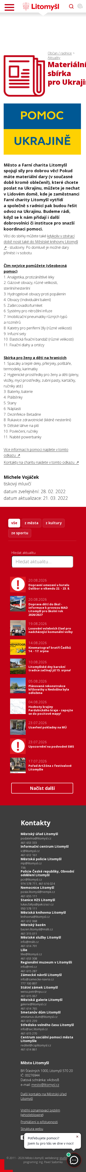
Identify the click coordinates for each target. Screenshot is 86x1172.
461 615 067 (29, 996)
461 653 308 (29, 958)
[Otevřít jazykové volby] (80, 6)
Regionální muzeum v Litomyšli (46, 962)
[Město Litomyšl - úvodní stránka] (41, 6)
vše (14, 523)
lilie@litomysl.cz (31, 954)
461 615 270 (29, 1033)
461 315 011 (29, 933)
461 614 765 (29, 1008)
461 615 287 (29, 971)
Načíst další (42, 788)
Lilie (24, 950)
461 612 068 (29, 921)
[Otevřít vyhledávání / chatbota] (71, 6)
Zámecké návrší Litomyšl (41, 975)
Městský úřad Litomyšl (39, 834)
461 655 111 (29, 896)
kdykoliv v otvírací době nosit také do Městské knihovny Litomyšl (41, 238)
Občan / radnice (60, 53)
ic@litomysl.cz (30, 851)
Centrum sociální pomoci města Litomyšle (47, 1039)
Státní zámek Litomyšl (39, 987)
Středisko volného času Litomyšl (47, 1025)
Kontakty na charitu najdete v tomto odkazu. (39, 462)
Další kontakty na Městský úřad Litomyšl (44, 1096)
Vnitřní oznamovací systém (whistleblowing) (40, 1112)
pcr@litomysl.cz (31, 879)
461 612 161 (29, 855)
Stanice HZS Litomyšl (38, 900)
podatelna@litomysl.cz (36, 838)
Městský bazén (33, 925)
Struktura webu (32, 1129)
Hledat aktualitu (23, 552)
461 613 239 (29, 1021)
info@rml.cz (29, 966)
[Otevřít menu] (9, 7)
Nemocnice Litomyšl (37, 887)
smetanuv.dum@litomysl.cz (39, 1017)
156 (23, 867)
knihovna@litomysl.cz (35, 916)
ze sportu (19, 533)
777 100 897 (29, 983)
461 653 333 (29, 843)
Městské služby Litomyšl (41, 937)
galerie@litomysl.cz (34, 1004)
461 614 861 (29, 1049)
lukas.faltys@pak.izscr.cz (37, 904)
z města (31, 523)
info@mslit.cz (30, 942)
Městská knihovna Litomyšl (43, 912)
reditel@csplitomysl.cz (36, 1045)
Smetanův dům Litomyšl (41, 1012)
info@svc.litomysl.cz (34, 1029)
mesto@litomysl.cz (45, 1084)
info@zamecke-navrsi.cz (37, 979)
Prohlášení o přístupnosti (39, 1122)
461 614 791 (29, 946)
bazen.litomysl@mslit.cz (37, 929)
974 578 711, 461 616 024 (38, 883)
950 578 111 (29, 908)
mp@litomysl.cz (31, 863)
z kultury (54, 523)
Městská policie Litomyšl (41, 859)
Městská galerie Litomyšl (41, 999)
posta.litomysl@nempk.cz (38, 892)
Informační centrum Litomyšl (45, 846)
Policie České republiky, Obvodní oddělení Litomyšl (47, 873)
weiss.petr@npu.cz (34, 991)
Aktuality (54, 58)
